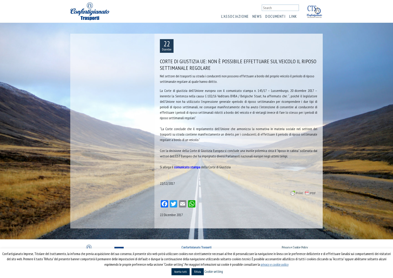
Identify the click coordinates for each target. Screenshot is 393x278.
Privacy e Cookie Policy (295, 247)
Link (293, 16)
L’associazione (235, 16)
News (257, 16)
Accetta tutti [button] (180, 272)
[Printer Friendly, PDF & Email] (303, 193)
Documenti (275, 16)
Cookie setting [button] (213, 271)
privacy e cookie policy (275, 264)
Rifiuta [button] (197, 272)
